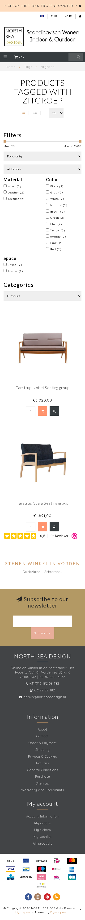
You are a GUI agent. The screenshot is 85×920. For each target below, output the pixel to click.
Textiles (16, 199)
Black (57, 186)
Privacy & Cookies (42, 756)
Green (57, 217)
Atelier (15, 271)
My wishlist (43, 836)
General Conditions (42, 770)
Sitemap (42, 783)
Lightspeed (23, 912)
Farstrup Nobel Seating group (43, 387)
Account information (42, 816)
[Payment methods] (11, 860)
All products (42, 843)
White (57, 199)
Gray (56, 192)
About (42, 729)
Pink (55, 243)
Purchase (42, 776)
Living (15, 265)
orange (58, 236)
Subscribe (42, 633)
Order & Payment (43, 743)
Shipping (42, 750)
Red (55, 249)
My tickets (42, 830)
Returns (42, 763)
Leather (16, 192)
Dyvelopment (60, 912)
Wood (14, 186)
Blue (56, 224)
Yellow (57, 230)
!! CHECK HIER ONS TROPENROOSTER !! (40, 6)
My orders (42, 823)
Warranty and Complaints (42, 790)
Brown (57, 211)
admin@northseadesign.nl (45, 697)
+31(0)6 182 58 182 (44, 683)
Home (11, 67)
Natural (58, 205)
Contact (42, 736)
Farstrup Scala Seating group (42, 503)
